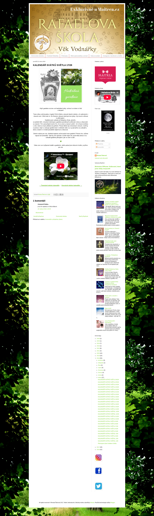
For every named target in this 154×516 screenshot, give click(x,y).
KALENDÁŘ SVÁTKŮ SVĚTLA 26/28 (108, 379)
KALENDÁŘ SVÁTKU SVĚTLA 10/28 (108, 419)
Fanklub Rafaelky (52, 56)
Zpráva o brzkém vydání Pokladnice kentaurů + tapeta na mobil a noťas (112, 203)
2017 (98, 447)
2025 (98, 341)
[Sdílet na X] (59, 194)
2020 (98, 353)
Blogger (112, 502)
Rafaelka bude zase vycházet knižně (110, 241)
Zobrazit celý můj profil (101, 158)
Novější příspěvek (39, 216)
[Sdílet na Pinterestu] (62, 194)
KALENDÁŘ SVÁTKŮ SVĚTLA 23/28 (108, 387)
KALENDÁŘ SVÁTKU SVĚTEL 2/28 (108, 438)
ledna (100, 377)
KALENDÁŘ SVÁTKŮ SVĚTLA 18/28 (108, 399)
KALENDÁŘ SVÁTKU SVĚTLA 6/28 (108, 428)
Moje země (108, 308)
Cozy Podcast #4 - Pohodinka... (110, 321)
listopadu (101, 363)
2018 (98, 358)
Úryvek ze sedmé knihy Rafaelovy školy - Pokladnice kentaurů (111, 283)
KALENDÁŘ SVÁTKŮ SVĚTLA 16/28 (108, 404)
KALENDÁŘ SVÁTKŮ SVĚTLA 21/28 (108, 392)
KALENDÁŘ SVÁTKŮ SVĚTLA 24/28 (108, 384)
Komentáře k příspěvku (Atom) (53, 219)
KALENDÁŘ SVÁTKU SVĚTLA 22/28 (108, 389)
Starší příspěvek (83, 216)
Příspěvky (100, 144)
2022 (98, 348)
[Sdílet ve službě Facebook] (61, 194)
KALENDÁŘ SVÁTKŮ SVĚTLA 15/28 (108, 406)
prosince (100, 360)
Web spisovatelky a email (79, 56)
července (101, 370)
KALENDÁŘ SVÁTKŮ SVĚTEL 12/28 (108, 414)
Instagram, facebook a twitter (112, 56)
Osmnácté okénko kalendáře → (71, 185)
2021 (98, 351)
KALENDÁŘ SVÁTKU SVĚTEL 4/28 (108, 433)
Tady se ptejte (95, 56)
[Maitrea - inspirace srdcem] (105, 83)
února (100, 375)
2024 (98, 343)
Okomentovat (39, 212)
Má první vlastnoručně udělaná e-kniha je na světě (113, 216)
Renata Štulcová (102, 155)
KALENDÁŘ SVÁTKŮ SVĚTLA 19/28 (108, 397)
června (100, 372)
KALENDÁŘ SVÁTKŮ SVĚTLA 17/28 (108, 401)
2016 (98, 449)
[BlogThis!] (57, 194)
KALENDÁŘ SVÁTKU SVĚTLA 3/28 (108, 436)
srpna (100, 367)
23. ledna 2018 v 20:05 (44, 209)
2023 (98, 346)
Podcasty (64, 56)
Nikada (92, 502)
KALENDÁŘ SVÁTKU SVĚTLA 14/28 (108, 409)
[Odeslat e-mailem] (55, 194)
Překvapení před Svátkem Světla (107, 443)
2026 (98, 338)
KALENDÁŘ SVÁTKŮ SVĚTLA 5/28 (108, 431)
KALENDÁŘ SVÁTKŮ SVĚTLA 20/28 (108, 394)
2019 (98, 355)
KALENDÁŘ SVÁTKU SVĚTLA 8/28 (108, 424)
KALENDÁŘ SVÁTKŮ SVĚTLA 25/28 (108, 382)
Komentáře (100, 147)
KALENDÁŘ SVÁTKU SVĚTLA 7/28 (108, 426)
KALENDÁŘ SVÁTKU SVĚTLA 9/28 (108, 421)
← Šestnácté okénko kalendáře (49, 185)
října (99, 365)
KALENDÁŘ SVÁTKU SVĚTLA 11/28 (108, 416)
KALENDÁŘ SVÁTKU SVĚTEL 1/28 (108, 441)
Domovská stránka (37, 56)
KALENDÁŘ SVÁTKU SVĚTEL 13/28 (108, 411)
